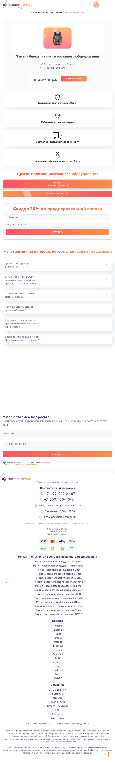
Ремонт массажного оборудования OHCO (58, 594)
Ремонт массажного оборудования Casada (58, 578)
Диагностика (57, 702)
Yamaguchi (58, 654)
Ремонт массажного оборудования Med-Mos (58, 606)
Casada (58, 642)
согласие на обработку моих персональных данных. (27, 463)
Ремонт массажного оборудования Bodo (58, 569)
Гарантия (57, 694)
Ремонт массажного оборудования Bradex (58, 574)
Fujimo (58, 650)
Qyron (58, 674)
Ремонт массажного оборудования (46, 12)
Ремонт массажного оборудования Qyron (58, 610)
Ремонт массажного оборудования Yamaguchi (58, 590)
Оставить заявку (73, 79)
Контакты (57, 714)
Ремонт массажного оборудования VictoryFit (58, 598)
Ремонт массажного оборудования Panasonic (58, 565)
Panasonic (58, 629)
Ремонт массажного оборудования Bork (58, 602)
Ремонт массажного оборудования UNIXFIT (58, 614)
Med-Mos (58, 670)
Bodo (58, 634)
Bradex (58, 638)
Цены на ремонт (57, 690)
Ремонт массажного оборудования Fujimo (58, 586)
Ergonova (58, 646)
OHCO (58, 658)
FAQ (57, 710)
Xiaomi (58, 625)
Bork (58, 666)
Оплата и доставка (57, 706)
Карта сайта (57, 718)
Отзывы (57, 698)
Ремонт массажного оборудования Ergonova (58, 582)
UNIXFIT (58, 678)
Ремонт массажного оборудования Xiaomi (58, 561)
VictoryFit (58, 662)
